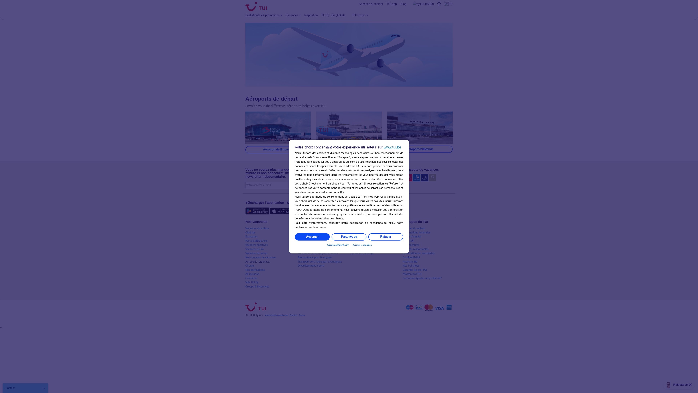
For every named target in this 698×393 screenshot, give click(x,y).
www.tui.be (392, 147)
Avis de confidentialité (338, 245)
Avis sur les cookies (362, 245)
